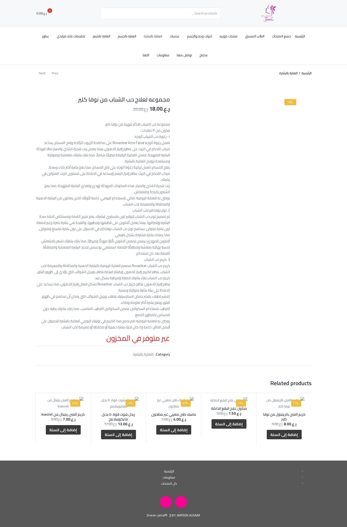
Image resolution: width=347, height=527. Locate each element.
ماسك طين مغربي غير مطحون (173, 414)
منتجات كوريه (228, 36)
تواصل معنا (184, 55)
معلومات (163, 55)
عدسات (174, 36)
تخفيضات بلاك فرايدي (71, 36)
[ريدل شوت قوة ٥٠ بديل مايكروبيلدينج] (118, 403)
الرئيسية (300, 36)
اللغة (145, 55)
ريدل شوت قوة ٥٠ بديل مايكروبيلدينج (118, 416)
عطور (45, 36)
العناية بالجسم (127, 36)
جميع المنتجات (281, 36)
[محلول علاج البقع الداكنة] (229, 400)
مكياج (203, 55)
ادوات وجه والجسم (199, 36)
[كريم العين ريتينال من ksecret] (63, 403)
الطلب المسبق (254, 36)
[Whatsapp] (166, 502)
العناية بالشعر (101, 36)
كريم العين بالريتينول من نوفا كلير (284, 416)
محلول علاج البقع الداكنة (229, 408)
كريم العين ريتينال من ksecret (63, 414)
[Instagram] (181, 502)
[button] (46, 13)
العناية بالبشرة (153, 36)
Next (42, 73)
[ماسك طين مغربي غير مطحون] (173, 403)
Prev (55, 73)
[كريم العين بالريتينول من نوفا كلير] (284, 403)
